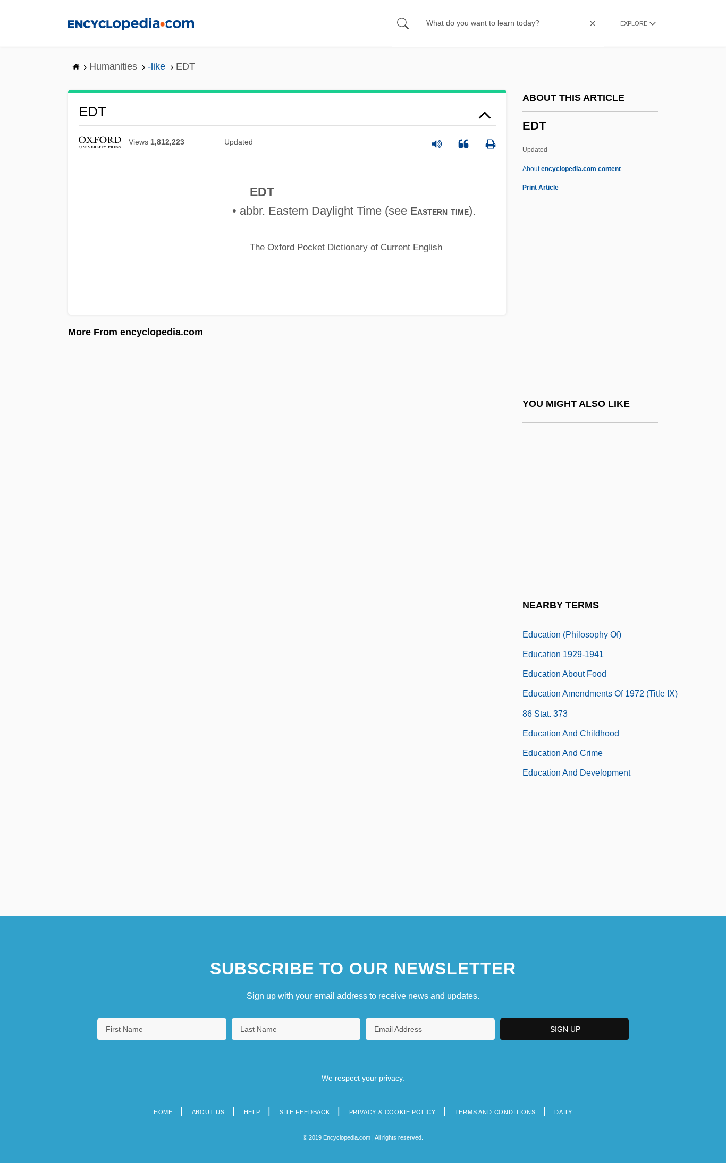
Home (163, 1112)
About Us (208, 1112)
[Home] (131, 23)
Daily (563, 1112)
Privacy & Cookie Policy (392, 1112)
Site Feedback (305, 1112)
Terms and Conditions (495, 1112)
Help (252, 1112)
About (571, 169)
